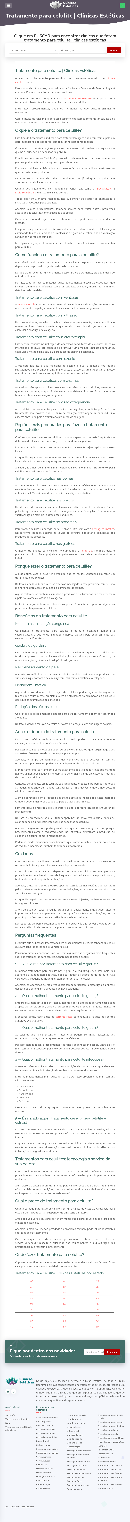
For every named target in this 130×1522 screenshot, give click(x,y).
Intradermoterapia (76, 1423)
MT (31, 1304)
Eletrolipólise (42, 1480)
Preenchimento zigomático (111, 1442)
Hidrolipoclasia (74, 1419)
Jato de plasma (74, 1427)
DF (31, 1292)
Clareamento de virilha (47, 1453)
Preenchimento (74, 1489)
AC (31, 1281)
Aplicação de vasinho (46, 1437)
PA (64, 1304)
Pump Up (86, 550)
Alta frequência (43, 1421)
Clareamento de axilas (47, 1449)
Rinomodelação (105, 1453)
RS (64, 1321)
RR (31, 1321)
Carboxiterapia (43, 1445)
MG (64, 1298)
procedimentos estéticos (77, 98)
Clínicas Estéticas (26, 1507)
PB (97, 1304)
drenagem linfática (103, 529)
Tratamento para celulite (110, 1465)
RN (64, 1315)
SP (64, 1327)
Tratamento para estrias (109, 1469)
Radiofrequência (106, 1450)
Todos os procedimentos (17, 1419)
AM (97, 1281)
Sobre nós (10, 1415)
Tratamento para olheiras (110, 1484)
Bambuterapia (43, 1441)
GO (97, 1292)
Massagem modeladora (78, 1461)
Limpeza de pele (75, 1435)
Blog (7, 1423)
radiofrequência (24, 192)
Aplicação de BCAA (45, 1429)
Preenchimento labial (108, 1430)
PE (31, 1310)
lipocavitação (103, 188)
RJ (32, 1315)
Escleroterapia (43, 1488)
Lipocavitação (73, 1447)
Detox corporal (43, 1472)
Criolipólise (41, 1465)
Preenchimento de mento (110, 1422)
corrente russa (64, 1016)
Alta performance (44, 1425)
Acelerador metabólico (47, 1417)
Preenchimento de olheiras (111, 1426)
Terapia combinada (107, 1461)
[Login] (122, 5)
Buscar (114, 50)
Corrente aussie (43, 1457)
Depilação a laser (44, 1468)
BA (64, 1287)
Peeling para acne (75, 1477)
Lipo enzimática (74, 1443)
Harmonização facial (76, 1415)
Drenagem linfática (45, 1476)
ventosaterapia (26, 304)
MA (31, 1298)
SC (97, 1321)
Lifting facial (73, 1431)
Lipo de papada (74, 1439)
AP (31, 1287)
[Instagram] (13, 1391)
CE (97, 1287)
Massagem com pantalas (79, 1450)
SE (31, 1327)
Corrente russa (43, 1461)
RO (97, 1315)
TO (97, 1327)
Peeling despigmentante (79, 1473)
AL (64, 1281)
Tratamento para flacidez (110, 1473)
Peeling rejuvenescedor (78, 1485)
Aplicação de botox (45, 1433)
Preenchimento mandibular (111, 1438)
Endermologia (43, 1484)
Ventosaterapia (105, 1488)
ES (64, 1292)
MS (97, 1298)
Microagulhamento (76, 1469)
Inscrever (112, 1352)
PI (64, 1310)
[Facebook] (7, 1391)
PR (97, 1310)
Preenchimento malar (108, 1434)
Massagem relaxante (77, 1465)
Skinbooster (103, 1457)
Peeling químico (74, 1481)
